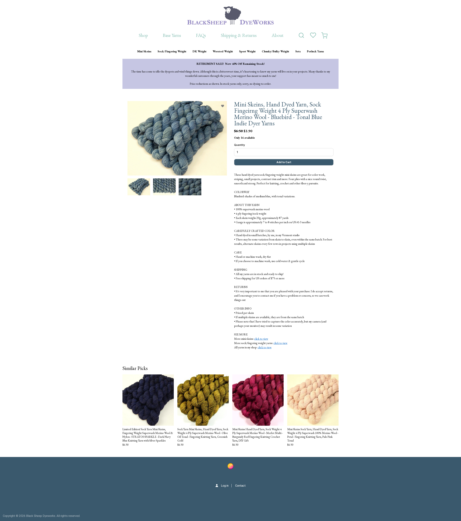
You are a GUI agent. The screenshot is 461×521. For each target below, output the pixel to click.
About (277, 35)
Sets (298, 51)
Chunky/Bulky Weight (275, 51)
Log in (225, 485)
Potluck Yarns (315, 51)
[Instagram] (230, 467)
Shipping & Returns (239, 35)
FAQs (201, 35)
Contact (240, 485)
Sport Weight (247, 51)
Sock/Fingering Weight (172, 51)
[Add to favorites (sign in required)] (222, 106)
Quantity (239, 144)
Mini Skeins (144, 51)
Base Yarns (172, 35)
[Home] (230, 15)
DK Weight (200, 51)
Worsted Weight (223, 51)
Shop (143, 35)
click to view (261, 339)
